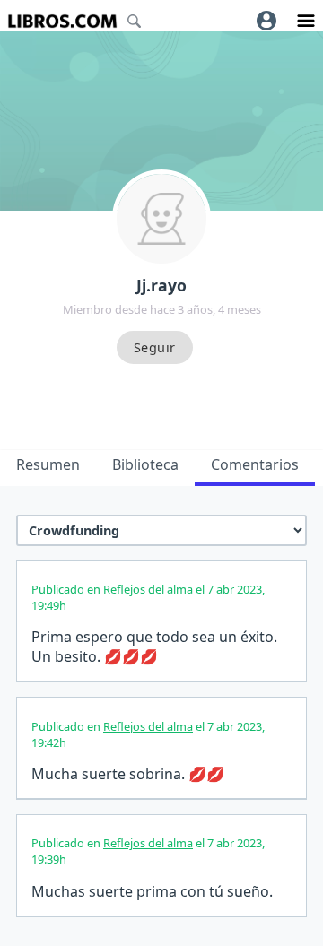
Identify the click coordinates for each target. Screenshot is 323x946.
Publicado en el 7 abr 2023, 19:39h (148, 851)
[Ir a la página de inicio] (62, 21)
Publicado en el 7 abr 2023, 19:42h (148, 734)
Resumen (48, 464)
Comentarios (255, 464)
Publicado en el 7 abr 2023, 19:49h (148, 597)
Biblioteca (145, 464)
